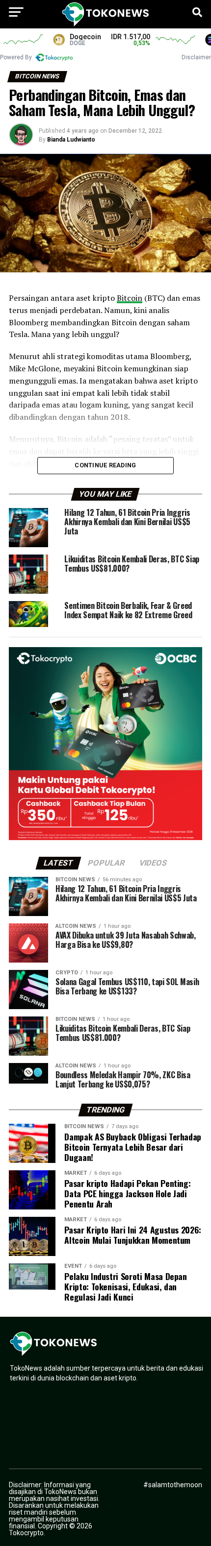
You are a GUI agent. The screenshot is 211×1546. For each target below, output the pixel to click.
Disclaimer (196, 57)
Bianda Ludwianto (71, 139)
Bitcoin (129, 297)
